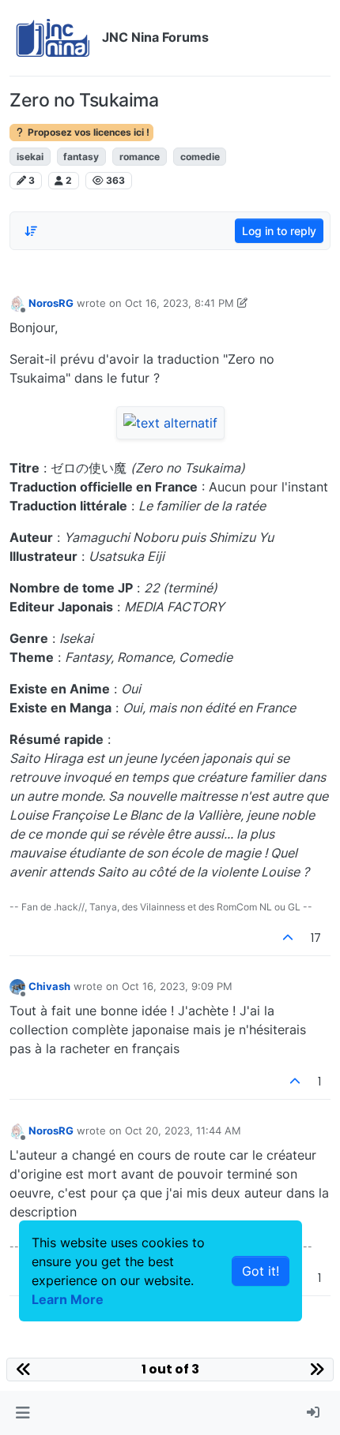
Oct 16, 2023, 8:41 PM (179, 303)
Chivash (49, 986)
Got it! (260, 1271)
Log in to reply (279, 230)
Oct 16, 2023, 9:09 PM (177, 986)
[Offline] (17, 302)
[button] (22, 1413)
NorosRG (51, 303)
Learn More (68, 1299)
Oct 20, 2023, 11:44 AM (183, 1130)
